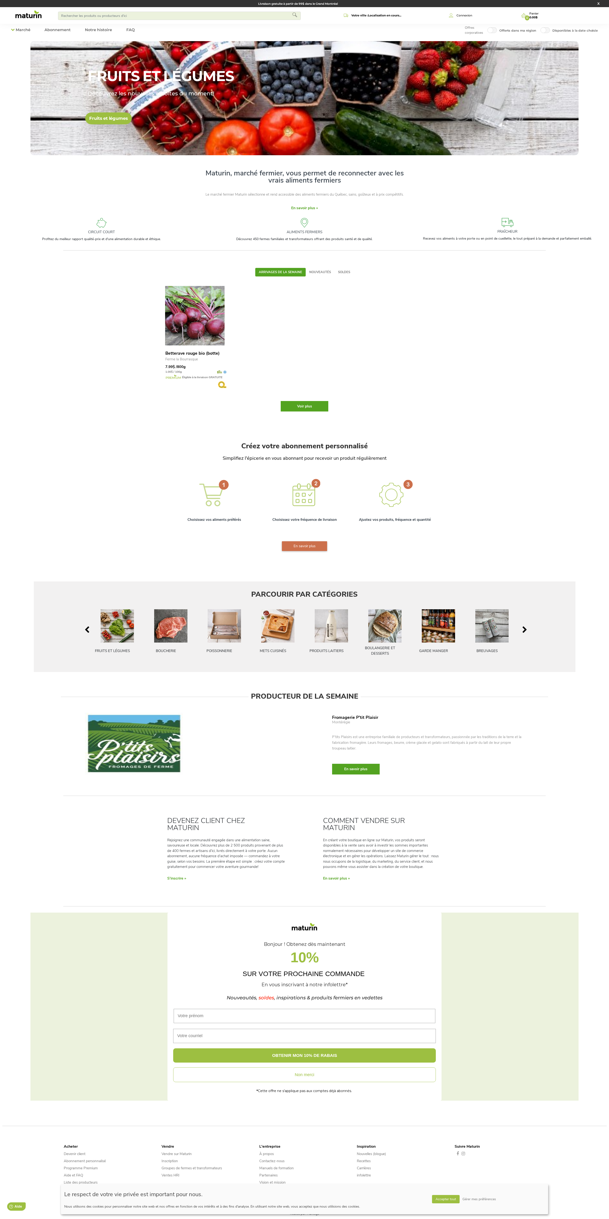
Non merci (304, 679)
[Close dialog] (369, 520)
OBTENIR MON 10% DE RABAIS (304, 660)
